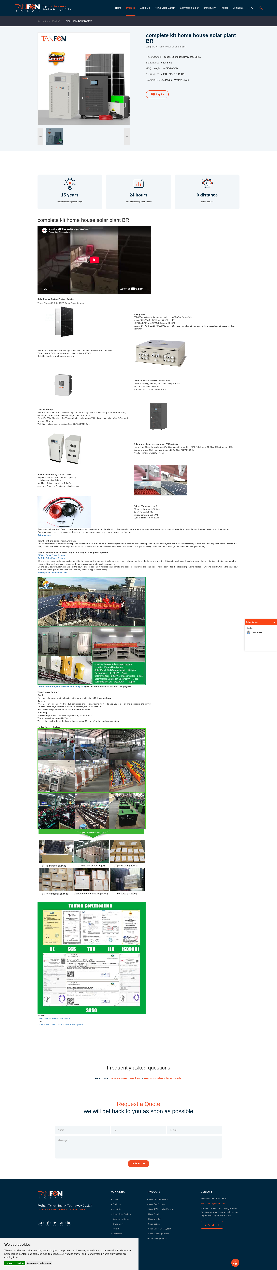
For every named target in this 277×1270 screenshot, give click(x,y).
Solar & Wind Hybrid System (161, 1209)
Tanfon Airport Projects (49, 686)
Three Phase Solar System (78, 21)
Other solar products (157, 1238)
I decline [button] (20, 1263)
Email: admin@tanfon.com (213, 1203)
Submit (136, 1163)
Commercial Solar (189, 8)
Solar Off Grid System (158, 1199)
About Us (145, 8)
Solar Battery (154, 1224)
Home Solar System (165, 8)
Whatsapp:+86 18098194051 (214, 1198)
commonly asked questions (124, 1078)
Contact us (238, 8)
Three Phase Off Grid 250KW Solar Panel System (60, 1024)
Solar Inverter (154, 1219)
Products (130, 8)
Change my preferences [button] (39, 1263)
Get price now (44, 535)
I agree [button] (9, 1263)
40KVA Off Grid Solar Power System (54, 1018)
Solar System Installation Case (53, 572)
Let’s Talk (210, 1225)
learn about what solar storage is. (163, 1078)
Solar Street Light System (160, 1229)
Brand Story (209, 8)
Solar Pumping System (158, 1233)
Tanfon (250, 628)
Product (56, 21)
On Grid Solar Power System (51, 558)
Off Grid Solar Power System (51, 555)
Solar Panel (153, 1214)
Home (118, 8)
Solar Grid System (156, 1204)
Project (224, 8)
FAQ (250, 8)
